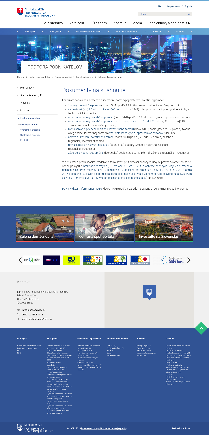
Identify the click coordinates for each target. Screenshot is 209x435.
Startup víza (141, 355)
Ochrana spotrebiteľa (174, 351)
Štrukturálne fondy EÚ (31, 95)
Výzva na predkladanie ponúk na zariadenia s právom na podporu (59, 395)
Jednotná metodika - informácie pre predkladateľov (89, 347)
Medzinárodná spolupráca (57, 367)
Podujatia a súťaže (144, 351)
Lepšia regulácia (83, 355)
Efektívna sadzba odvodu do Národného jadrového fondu (57, 380)
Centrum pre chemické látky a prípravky (178, 347)
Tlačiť (160, 6)
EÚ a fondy (99, 23)
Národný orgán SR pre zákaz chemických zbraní (177, 371)
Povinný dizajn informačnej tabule (82, 188)
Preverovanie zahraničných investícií (87, 359)
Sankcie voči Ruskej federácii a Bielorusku (178, 383)
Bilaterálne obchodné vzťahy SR (178, 353)
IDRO (19, 353)
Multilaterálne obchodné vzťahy (178, 355)
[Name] (189, 14)
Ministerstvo (53, 23)
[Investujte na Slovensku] (164, 227)
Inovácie (157, 31)
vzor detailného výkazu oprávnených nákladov (136, 133)
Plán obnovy (27, 87)
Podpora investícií (63, 77)
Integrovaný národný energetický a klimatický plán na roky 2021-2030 (59, 357)
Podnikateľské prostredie (88, 31)
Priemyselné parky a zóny (27, 348)
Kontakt (120, 23)
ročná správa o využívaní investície (88, 144)
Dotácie (24, 110)
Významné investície (30, 130)
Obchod (180, 31)
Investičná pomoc (84, 77)
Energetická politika (54, 351)
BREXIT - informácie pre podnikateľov (175, 378)
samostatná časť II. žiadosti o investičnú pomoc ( (96, 109)
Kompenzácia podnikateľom (57, 384)
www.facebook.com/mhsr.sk (35, 319)
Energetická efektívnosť (56, 370)
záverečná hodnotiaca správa (85, 152)
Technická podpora (181, 428)
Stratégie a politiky (144, 346)
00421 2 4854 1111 (32, 314)
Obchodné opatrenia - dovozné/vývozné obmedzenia (177, 366)
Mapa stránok (174, 6)
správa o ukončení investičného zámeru (91, 137)
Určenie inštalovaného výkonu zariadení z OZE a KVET (58, 347)
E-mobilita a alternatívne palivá (29, 346)
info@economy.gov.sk (33, 310)
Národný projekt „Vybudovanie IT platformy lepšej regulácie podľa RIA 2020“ (89, 367)
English (188, 6)
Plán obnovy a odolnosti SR (169, 23)
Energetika (55, 31)
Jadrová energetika (54, 372)
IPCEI (19, 351)
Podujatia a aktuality (85, 363)
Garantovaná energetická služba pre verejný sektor (59, 376)
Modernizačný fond (54, 399)
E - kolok (169, 375)
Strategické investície (30, 135)
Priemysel (30, 31)
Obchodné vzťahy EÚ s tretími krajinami (177, 359)
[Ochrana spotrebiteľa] (104, 227)
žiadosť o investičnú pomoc (84, 105)
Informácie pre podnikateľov (87, 353)
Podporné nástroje (143, 348)
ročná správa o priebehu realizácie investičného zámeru (101, 129)
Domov (20, 77)
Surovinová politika (54, 363)
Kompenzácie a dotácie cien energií (57, 402)
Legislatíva (51, 365)
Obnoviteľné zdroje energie (57, 353)
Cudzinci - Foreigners (85, 351)
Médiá (137, 23)
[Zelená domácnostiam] (45, 227)
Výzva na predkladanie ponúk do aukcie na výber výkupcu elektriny (59, 389)
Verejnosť (76, 23)
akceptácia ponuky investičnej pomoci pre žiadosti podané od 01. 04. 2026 (112, 121)
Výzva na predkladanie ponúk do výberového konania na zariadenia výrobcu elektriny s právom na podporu (59, 409)
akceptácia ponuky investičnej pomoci (90, 117)
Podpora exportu (172, 363)
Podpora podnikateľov (126, 31)
